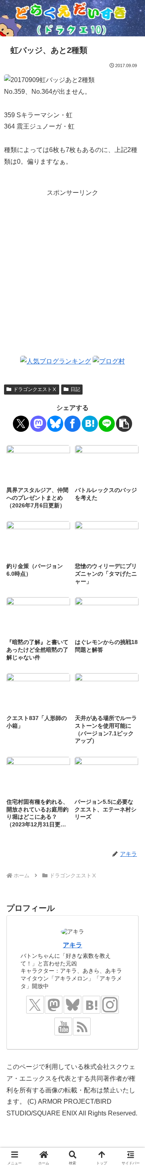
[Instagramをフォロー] (110, 1005)
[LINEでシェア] (107, 424)
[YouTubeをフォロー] (63, 1026)
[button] (124, 424)
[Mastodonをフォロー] (53, 1005)
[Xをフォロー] (35, 1005)
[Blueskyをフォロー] (72, 1005)
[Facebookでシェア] (72, 424)
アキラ (72, 945)
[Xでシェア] (21, 424)
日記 (75, 389)
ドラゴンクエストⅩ (35, 389)
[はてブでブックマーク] (90, 424)
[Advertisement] (72, 271)
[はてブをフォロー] (91, 1005)
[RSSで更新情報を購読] (82, 1026)
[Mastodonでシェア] (38, 424)
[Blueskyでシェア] (55, 424)
